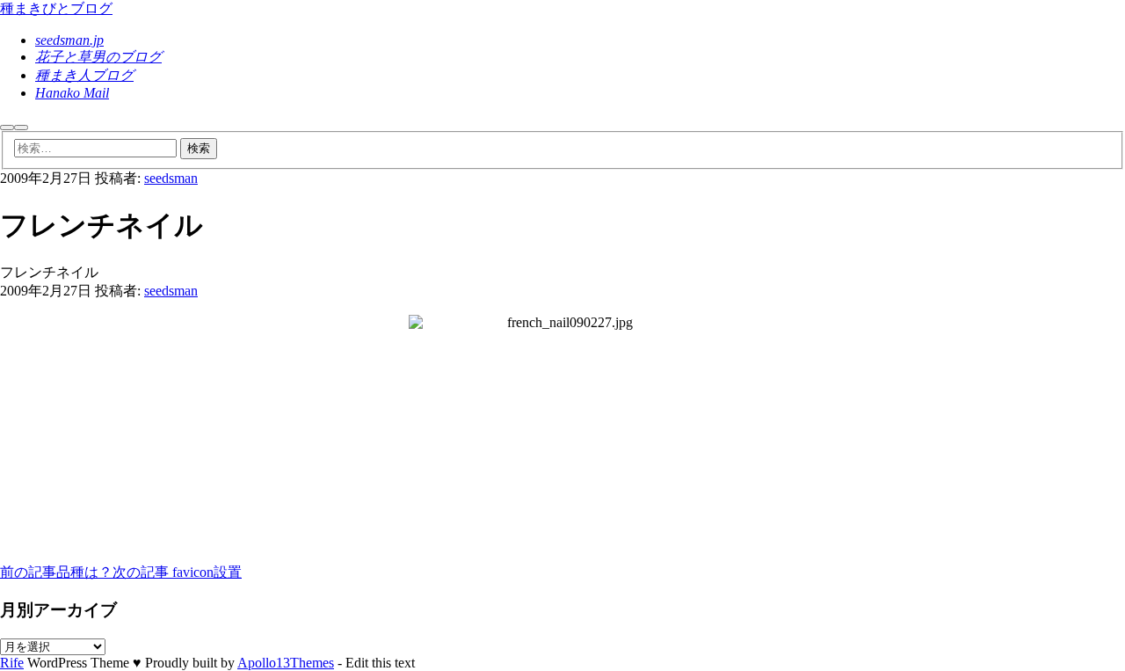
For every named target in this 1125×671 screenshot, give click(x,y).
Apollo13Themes (285, 662)
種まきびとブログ (56, 8)
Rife (12, 662)
